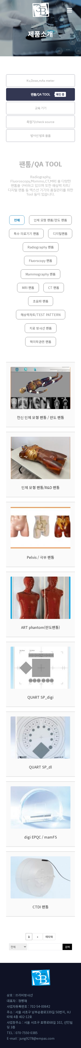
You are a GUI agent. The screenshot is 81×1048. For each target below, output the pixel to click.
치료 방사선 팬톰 (40, 328)
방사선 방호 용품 (40, 135)
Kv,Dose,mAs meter (40, 80)
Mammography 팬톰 (40, 274)
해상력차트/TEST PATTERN (41, 314)
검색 (67, 947)
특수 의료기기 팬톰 (26, 233)
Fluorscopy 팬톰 (40, 260)
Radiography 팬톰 (40, 247)
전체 (17, 220)
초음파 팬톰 (40, 301)
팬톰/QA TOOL (40, 94)
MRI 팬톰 (28, 287)
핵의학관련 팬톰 (40, 341)
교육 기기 (40, 108)
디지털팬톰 (60, 233)
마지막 (49, 937)
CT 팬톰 (53, 287)
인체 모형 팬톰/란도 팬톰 (50, 220)
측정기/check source (40, 122)
